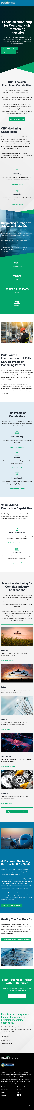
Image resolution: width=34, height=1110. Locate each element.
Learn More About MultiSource (12, 905)
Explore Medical (5, 729)
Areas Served (21, 1086)
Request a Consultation (10, 48)
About (3, 1086)
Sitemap (25, 1105)
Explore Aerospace (7, 660)
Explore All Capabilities (17, 119)
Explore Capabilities (9, 52)
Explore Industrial (6, 803)
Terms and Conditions (21, 1107)
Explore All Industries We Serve (17, 812)
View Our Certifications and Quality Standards (16, 939)
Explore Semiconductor (8, 766)
